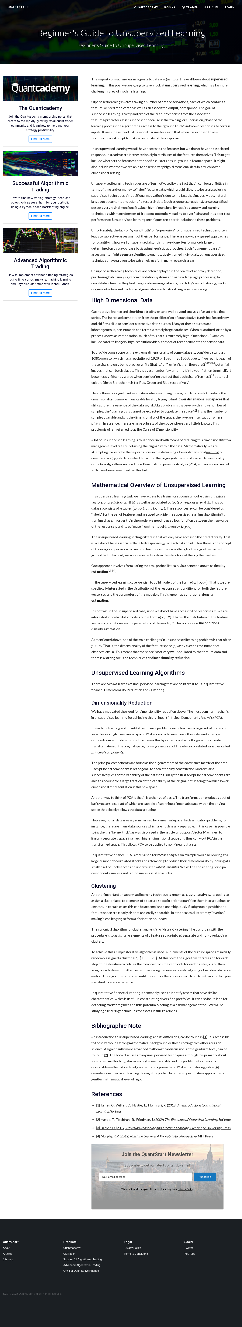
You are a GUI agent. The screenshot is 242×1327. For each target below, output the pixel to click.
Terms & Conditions (136, 1253)
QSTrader (190, 7)
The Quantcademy (40, 108)
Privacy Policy (185, 1189)
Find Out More (40, 139)
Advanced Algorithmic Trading (40, 263)
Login (230, 7)
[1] (205, 1037)
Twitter (188, 1248)
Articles (211, 7)
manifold (212, 452)
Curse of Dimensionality (160, 429)
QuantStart (18, 6)
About (6, 1248)
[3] (195, 410)
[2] (109, 570)
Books (169, 7)
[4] (113, 570)
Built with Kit (157, 1198)
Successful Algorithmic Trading (40, 186)
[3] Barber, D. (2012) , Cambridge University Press (163, 1128)
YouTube (189, 1253)
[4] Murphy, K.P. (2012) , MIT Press (154, 1136)
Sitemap (8, 1259)
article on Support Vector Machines (191, 832)
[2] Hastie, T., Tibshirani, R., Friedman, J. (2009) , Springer (163, 1119)
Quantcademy (146, 7)
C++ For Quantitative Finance (81, 1270)
